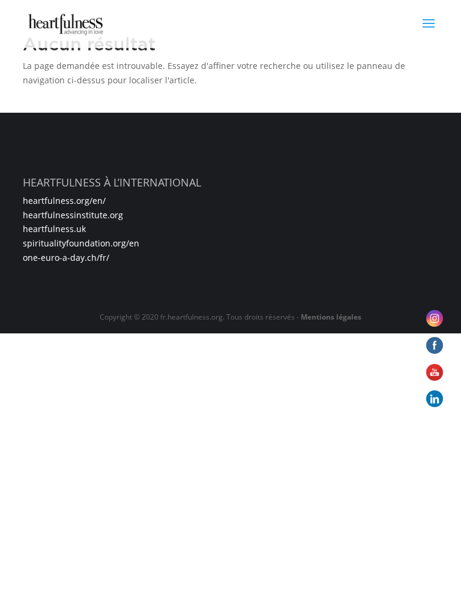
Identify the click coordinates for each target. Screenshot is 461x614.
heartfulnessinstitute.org (73, 215)
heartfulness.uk (54, 228)
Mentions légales (331, 317)
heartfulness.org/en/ (64, 200)
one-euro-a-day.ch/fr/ (66, 257)
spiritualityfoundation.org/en (81, 243)
